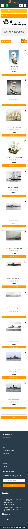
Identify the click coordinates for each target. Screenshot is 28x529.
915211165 (7, 466)
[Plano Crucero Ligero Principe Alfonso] (13, 326)
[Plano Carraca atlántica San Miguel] (13, 147)
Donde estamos (7, 441)
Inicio (4, 444)
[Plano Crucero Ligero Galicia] (13, 265)
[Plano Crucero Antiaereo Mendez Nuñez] (13, 205)
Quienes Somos (7, 437)
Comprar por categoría (14, 11)
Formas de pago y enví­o (9, 450)
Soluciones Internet (20, 527)
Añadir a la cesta (14, 74)
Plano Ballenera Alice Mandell (14, 127)
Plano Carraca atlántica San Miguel (14, 157)
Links (4, 447)
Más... (14, 417)
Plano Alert (13, 97)
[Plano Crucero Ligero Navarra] (13, 294)
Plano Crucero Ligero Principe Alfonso (14, 339)
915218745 (7, 468)
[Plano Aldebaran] (13, 57)
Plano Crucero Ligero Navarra (14, 308)
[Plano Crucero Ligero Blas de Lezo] (13, 235)
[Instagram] (8, 519)
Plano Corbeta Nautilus (13, 187)
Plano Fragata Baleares (13, 399)
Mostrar (23, 39)
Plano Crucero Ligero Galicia (13, 278)
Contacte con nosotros (8, 457)
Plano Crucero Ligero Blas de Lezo (14, 248)
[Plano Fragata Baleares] (13, 387)
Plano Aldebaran (14, 66)
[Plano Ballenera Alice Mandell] (13, 115)
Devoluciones (6, 453)
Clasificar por (6, 41)
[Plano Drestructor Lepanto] (13, 356)
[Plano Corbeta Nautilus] (13, 176)
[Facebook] (3, 519)
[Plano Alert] (13, 87)
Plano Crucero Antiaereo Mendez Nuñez (13, 218)
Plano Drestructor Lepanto (14, 369)
